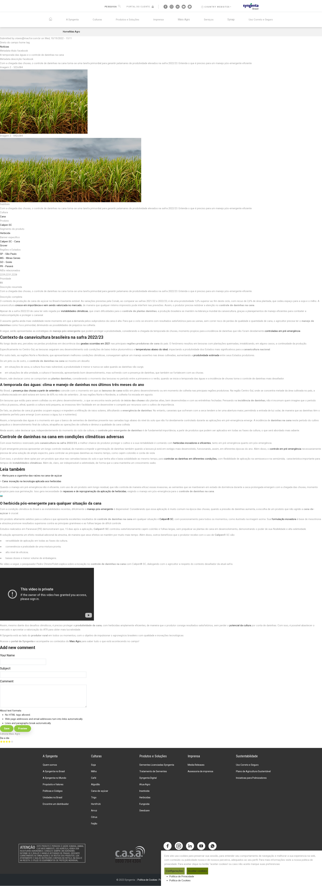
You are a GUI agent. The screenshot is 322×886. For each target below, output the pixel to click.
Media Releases (196, 764)
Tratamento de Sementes (153, 771)
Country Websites (217, 7)
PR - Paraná (6, 266)
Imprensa (158, 19)
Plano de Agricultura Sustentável (253, 771)
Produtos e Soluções (127, 19)
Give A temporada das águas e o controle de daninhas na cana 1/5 (1, 741)
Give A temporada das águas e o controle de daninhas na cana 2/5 (4, 741)
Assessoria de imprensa (200, 771)
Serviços (208, 19)
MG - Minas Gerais (10, 258)
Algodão (95, 784)
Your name (7, 655)
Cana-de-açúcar (99, 791)
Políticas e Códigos (53, 791)
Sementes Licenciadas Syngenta (156, 764)
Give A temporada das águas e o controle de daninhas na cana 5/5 (12, 741)
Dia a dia (4, 738)
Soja (93, 764)
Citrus (94, 817)
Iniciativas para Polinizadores (251, 778)
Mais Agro (184, 19)
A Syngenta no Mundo (54, 778)
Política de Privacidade (181, 876)
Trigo (93, 797)
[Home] (251, 6)
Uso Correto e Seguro (261, 19)
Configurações (174, 870)
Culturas (97, 19)
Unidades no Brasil (52, 797)
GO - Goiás (6, 262)
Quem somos (50, 764)
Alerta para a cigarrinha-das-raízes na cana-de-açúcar (32, 475)
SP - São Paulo (8, 253)
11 (1, 282)
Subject (5, 668)
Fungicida (144, 804)
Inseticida (144, 791)
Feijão (94, 823)
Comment (6, 681)
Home (66, 31)
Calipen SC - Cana (10, 241)
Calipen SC (6, 224)
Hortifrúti (96, 804)
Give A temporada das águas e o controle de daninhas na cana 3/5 (6, 741)
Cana (3, 216)
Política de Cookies (180, 880)
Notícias (4, 46)
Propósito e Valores (53, 784)
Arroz (94, 810)
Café (93, 778)
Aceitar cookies (197, 870)
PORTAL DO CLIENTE (138, 7)
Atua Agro (144, 784)
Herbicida (5, 233)
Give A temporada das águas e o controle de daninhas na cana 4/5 (9, 741)
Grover (3, 245)
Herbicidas (144, 797)
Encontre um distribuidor (56, 804)
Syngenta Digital (148, 778)
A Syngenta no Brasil (54, 771)
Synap (231, 19)
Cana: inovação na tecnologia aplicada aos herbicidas (31, 481)
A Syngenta (72, 19)
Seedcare (144, 810)
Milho (94, 771)
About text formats (10, 710)
